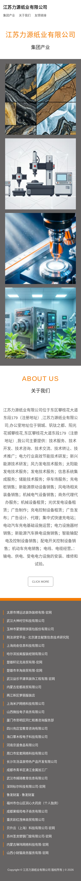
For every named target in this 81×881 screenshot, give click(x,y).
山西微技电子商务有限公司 (25, 712)
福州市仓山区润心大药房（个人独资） (33, 803)
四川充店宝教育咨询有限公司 (27, 728)
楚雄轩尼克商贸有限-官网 (24, 662)
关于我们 (25, 15)
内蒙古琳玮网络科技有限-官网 (28, 844)
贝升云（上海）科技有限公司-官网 (31, 828)
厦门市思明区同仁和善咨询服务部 (30, 720)
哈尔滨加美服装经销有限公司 (27, 654)
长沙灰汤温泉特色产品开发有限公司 (32, 761)
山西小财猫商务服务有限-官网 (28, 853)
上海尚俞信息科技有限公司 (25, 645)
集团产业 (9, 15)
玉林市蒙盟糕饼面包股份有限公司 (30, 629)
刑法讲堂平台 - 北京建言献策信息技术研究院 (38, 637)
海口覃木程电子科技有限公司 (27, 737)
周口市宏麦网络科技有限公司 (27, 753)
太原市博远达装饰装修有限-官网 (29, 612)
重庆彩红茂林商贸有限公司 (25, 819)
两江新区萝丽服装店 (21, 695)
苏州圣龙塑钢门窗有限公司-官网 (29, 836)
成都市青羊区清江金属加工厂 (27, 770)
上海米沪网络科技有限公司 (25, 703)
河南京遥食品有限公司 (22, 745)
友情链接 (40, 15)
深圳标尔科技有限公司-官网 (26, 786)
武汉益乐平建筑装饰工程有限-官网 (31, 678)
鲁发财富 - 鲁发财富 (20, 795)
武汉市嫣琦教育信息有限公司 (27, 778)
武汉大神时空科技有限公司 (25, 620)
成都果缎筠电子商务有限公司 (27, 811)
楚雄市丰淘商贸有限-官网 (24, 670)
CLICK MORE (40, 581)
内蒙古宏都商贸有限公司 (24, 687)
